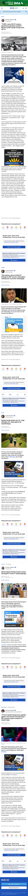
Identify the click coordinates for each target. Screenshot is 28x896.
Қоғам (2, 16)
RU (23, 8)
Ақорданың (4, 644)
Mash (16, 818)
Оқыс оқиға (4, 707)
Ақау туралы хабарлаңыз (14, 884)
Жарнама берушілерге (14, 887)
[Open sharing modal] (18, 394)
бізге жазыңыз (16, 218)
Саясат (3, 564)
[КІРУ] (26, 8)
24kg (12, 311)
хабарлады (12, 456)
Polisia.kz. (4, 751)
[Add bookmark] (25, 394)
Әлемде (3, 267)
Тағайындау (8, 564)
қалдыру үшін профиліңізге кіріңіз (11, 242)
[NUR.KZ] (14, 8)
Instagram (15, 260)
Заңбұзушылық (11, 707)
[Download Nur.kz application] (14, 3)
